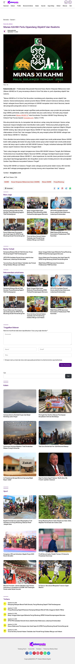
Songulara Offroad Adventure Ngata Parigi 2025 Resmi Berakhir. (18, 555)
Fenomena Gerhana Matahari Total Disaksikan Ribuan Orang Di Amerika (18, 447)
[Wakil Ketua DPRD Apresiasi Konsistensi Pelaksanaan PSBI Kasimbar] (61, 224)
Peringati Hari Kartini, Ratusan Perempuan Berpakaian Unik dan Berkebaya (52, 415)
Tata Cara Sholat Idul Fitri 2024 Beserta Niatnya (53, 446)
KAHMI (6, 182)
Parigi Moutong (59, 182)
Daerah (5, 24)
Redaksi (39, 649)
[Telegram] (48, 653)
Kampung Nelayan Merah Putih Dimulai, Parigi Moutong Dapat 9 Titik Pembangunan (13, 212)
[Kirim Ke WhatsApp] (70, 188)
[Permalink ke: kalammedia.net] (5, 31)
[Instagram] (37, 653)
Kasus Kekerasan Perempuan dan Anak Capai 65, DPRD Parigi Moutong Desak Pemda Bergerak (14, 234)
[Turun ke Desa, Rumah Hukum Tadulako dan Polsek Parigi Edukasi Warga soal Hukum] (37, 226)
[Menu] (4, 2)
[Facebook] (27, 653)
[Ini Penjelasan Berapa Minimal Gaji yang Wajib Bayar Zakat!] (19, 464)
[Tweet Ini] (58, 188)
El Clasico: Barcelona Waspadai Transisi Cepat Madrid (53, 586)
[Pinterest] (34, 653)
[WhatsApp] (45, 653)
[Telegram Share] (66, 188)
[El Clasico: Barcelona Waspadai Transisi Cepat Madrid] (55, 572)
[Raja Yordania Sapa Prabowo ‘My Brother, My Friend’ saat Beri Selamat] (55, 464)
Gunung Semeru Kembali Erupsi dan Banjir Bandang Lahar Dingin (17, 415)
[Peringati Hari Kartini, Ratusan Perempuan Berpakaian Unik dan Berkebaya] (55, 401)
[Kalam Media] (13, 2)
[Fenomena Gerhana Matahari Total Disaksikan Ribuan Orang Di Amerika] (19, 433)
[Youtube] (41, 653)
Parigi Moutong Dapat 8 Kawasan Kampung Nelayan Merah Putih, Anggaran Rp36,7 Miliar (36, 610)
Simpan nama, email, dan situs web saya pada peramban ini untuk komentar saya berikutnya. (33, 360)
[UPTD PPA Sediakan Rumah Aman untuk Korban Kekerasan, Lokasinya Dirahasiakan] (61, 203)
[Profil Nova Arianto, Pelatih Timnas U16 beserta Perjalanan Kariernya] (55, 540)
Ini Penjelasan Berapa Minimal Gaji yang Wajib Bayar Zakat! (18, 479)
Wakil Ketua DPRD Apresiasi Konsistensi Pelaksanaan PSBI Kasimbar (60, 234)
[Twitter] (30, 653)
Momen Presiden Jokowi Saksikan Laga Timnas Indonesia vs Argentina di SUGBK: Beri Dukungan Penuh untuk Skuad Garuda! (18, 587)
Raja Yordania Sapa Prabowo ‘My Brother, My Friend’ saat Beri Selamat (53, 479)
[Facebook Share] (54, 188)
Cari (4, 373)
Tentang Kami (22, 649)
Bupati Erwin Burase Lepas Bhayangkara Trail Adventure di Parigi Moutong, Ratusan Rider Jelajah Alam (17, 522)
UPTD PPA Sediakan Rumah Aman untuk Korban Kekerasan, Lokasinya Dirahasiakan (60, 212)
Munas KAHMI (46, 182)
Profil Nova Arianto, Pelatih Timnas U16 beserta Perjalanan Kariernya (54, 555)
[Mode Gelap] (66, 2)
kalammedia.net (12, 30)
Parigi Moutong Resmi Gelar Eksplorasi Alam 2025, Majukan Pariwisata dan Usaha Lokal (55, 521)
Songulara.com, (29, 118)
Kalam (11, 24)
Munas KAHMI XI (22, 115)
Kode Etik (31, 649)
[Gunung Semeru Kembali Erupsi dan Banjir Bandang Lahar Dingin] (19, 401)
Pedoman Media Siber (50, 649)
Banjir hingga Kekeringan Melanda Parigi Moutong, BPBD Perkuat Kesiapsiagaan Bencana (37, 212)
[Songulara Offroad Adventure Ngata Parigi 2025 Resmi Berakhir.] (19, 540)
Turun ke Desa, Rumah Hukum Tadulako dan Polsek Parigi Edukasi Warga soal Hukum (36, 238)
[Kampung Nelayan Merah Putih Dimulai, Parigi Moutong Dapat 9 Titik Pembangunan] (14, 203)
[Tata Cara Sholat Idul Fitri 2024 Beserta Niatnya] (55, 433)
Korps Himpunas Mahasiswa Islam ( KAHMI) (25, 182)
